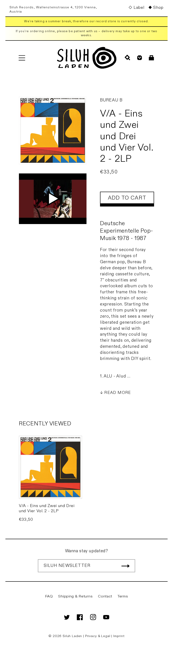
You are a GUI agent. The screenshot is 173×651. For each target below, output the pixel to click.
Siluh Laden (72, 636)
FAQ (49, 596)
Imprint (119, 636)
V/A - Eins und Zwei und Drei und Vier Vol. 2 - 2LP (47, 508)
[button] (22, 58)
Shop (158, 7)
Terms (123, 596)
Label (139, 7)
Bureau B (111, 100)
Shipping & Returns (75, 596)
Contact (105, 596)
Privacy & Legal (98, 636)
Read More (117, 392)
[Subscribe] (125, 565)
